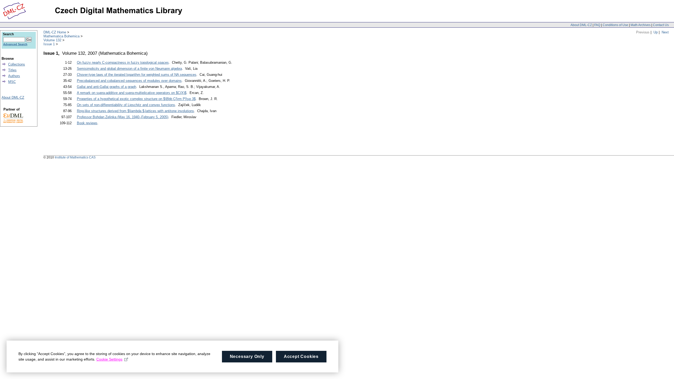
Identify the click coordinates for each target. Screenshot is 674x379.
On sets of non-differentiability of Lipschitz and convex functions (126, 105)
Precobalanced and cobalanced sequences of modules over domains (129, 81)
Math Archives (641, 25)
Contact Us (661, 25)
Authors (14, 76)
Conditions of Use (615, 25)
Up (655, 32)
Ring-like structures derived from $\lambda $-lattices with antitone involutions (135, 111)
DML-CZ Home (54, 32)
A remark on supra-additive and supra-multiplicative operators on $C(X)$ (131, 93)
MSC (12, 82)
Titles (12, 70)
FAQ (597, 25)
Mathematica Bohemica (61, 36)
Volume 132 (52, 40)
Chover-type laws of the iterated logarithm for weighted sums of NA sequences (136, 75)
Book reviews (87, 123)
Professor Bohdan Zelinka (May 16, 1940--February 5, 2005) (122, 117)
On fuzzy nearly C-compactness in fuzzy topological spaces (123, 62)
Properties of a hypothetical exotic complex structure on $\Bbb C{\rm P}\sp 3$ (136, 99)
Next (665, 32)
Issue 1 (49, 44)
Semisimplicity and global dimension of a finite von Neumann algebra (129, 69)
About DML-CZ (581, 25)
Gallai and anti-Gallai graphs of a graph (106, 87)
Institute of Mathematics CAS (75, 157)
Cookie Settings (109, 359)
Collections (16, 64)
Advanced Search (15, 44)
